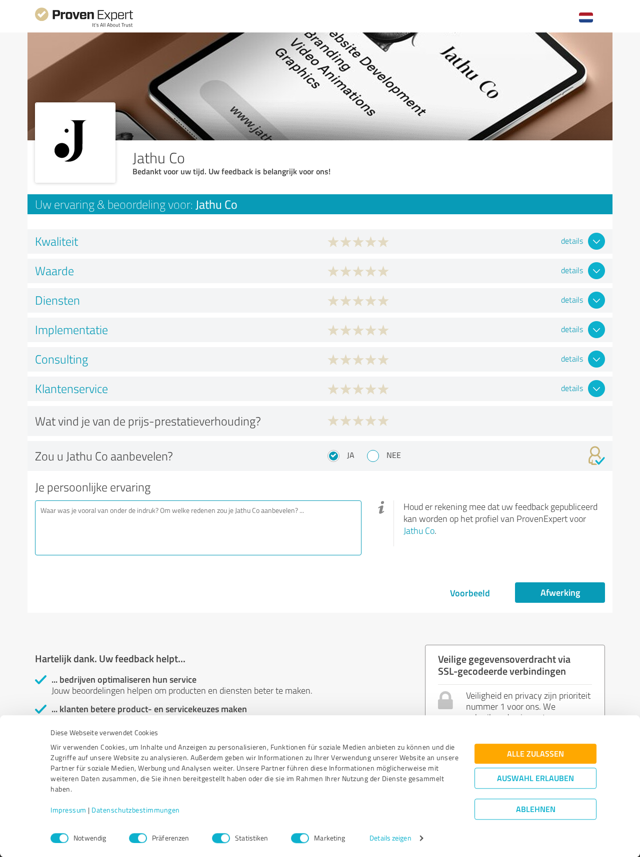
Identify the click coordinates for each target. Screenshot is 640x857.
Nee (393, 454)
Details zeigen (390, 838)
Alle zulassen (535, 754)
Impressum (68, 810)
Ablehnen (536, 809)
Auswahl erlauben (535, 778)
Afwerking (560, 592)
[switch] (138, 838)
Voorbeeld (470, 592)
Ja (350, 454)
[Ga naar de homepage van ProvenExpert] (84, 25)
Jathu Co (419, 530)
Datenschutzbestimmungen (136, 810)
